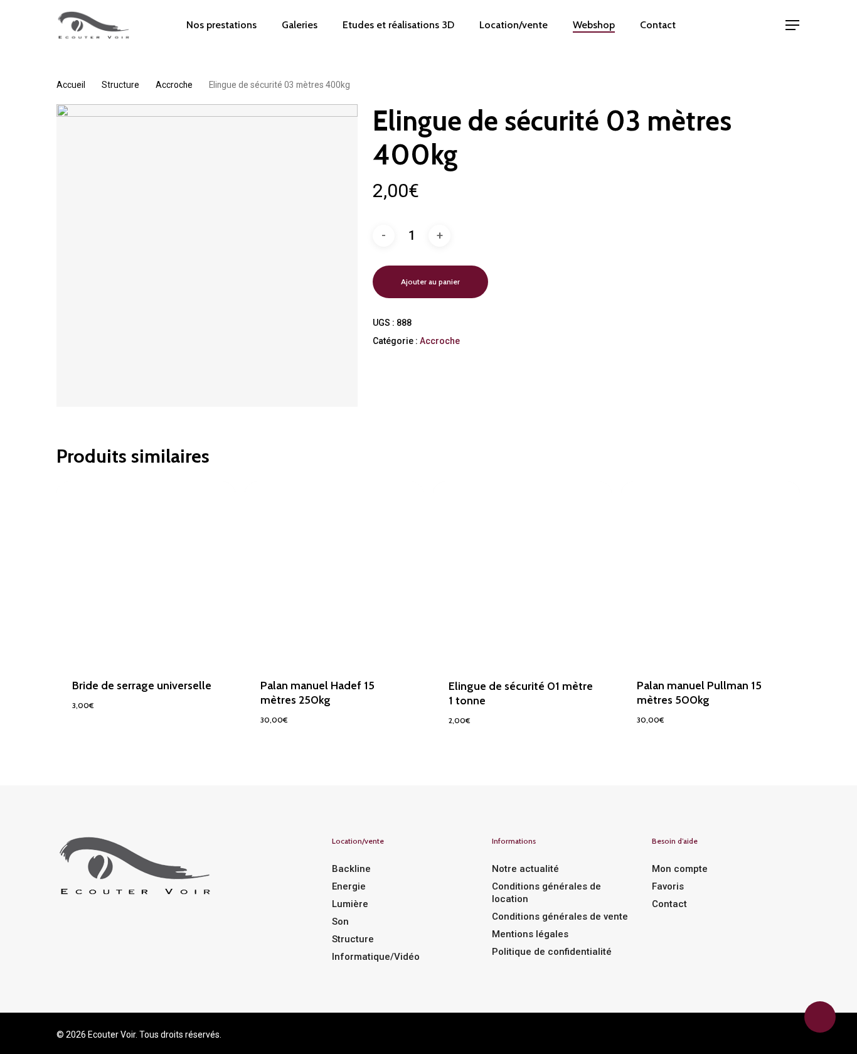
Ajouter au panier (430, 281)
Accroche (174, 85)
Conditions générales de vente (560, 916)
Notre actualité (525, 868)
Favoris (668, 886)
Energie (349, 886)
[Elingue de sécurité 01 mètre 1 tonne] (522, 571)
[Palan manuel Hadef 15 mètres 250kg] (334, 570)
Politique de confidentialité (552, 951)
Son (340, 921)
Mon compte (680, 868)
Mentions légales (530, 934)
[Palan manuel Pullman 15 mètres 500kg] (710, 570)
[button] (793, 25)
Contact (669, 904)
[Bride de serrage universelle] (145, 570)
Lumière (350, 904)
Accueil (70, 85)
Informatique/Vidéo (376, 956)
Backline (351, 868)
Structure (120, 85)
